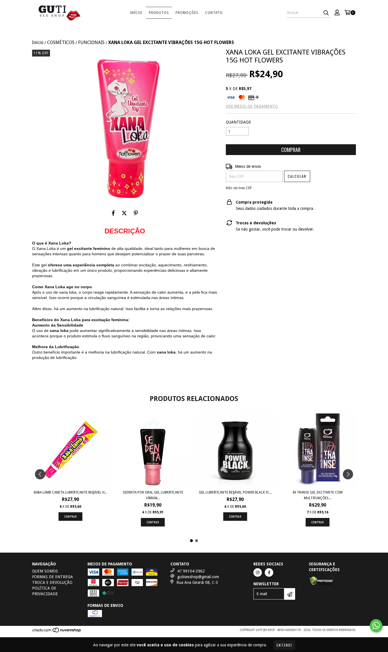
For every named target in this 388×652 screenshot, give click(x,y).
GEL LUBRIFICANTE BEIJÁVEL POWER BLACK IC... (235, 492)
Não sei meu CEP (239, 188)
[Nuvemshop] (57, 632)
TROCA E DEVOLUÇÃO (52, 582)
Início (136, 13)
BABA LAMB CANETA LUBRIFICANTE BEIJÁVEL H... (70, 492)
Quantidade (238, 122)
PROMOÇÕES (187, 13)
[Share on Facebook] (113, 213)
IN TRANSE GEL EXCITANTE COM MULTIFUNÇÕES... (318, 495)
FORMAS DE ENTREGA (52, 576)
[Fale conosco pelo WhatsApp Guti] (376, 625)
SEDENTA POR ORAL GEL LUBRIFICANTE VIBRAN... (153, 495)
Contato (214, 13)
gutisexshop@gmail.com (198, 576)
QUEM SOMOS (45, 571)
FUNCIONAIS (91, 42)
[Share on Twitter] (124, 213)
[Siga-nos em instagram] (257, 572)
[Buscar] (326, 12)
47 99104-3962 (191, 571)
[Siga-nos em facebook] (269, 572)
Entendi (284, 645)
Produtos (159, 13)
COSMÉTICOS (60, 42)
